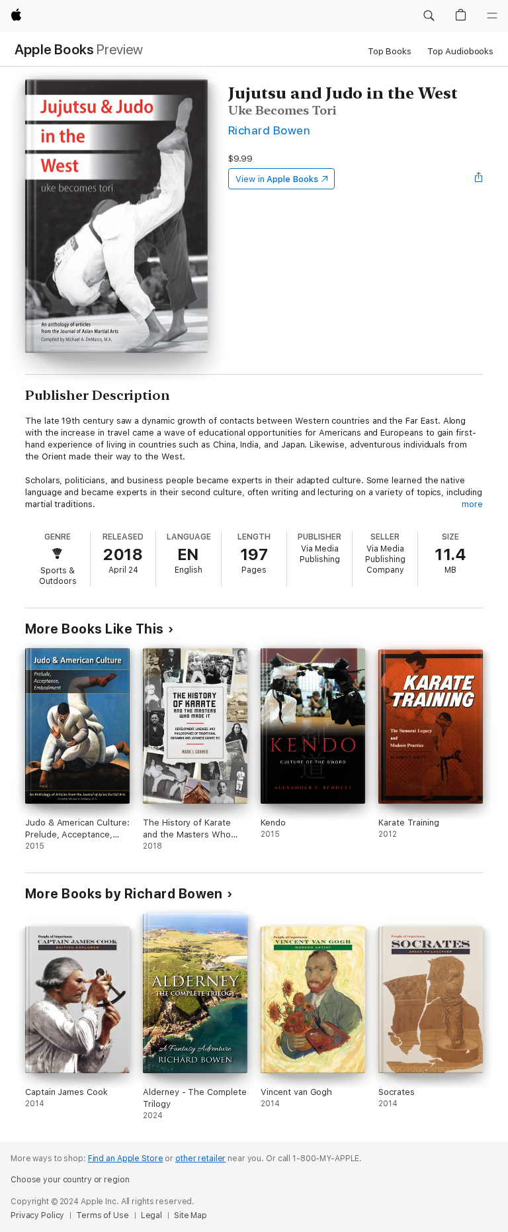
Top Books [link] (389, 51)
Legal (151, 1215)
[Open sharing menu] (478, 178)
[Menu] (492, 16)
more (472, 504)
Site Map (190, 1215)
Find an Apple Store (125, 1158)
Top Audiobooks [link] (460, 51)
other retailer (200, 1158)
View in (276, 179)
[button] (428, 16)
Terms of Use (102, 1215)
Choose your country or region (70, 1179)
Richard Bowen (269, 130)
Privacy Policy (37, 1215)
